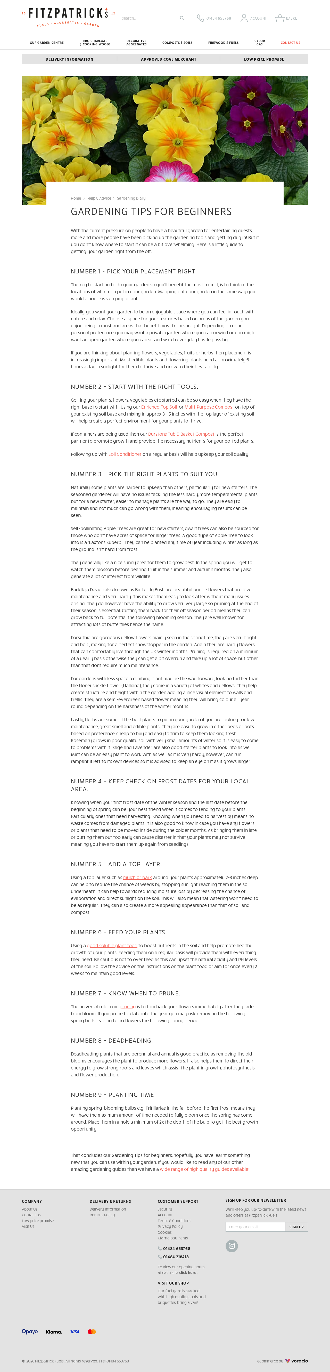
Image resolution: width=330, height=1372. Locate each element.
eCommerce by (277, 1361)
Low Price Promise (264, 58)
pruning (128, 1006)
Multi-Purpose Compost (209, 407)
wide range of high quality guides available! (205, 1169)
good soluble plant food (112, 945)
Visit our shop (173, 1282)
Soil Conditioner (125, 454)
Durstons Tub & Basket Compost (181, 434)
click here (187, 1272)
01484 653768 (176, 1248)
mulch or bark (137, 877)
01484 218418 (175, 1256)
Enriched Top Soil (159, 407)
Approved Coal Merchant (168, 58)
